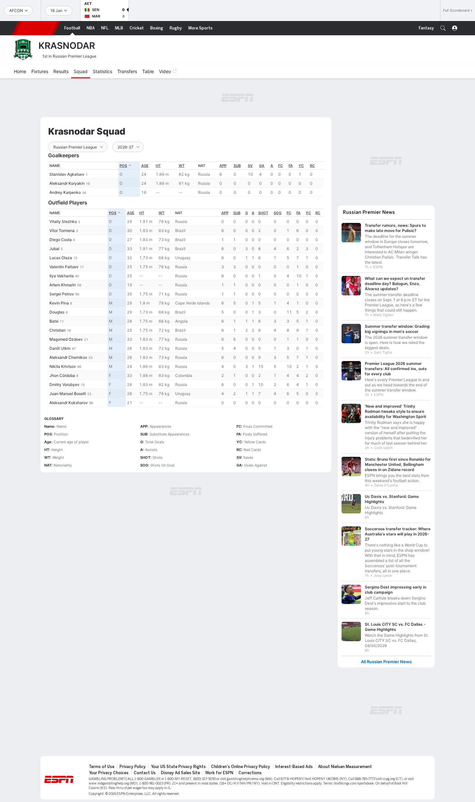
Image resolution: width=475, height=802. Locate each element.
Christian (57, 330)
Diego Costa (60, 239)
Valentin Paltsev (64, 266)
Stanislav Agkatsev (66, 174)
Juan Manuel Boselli (67, 393)
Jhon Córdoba (62, 375)
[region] (185, 179)
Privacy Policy (133, 766)
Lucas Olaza (60, 257)
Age (145, 165)
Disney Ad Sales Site (180, 773)
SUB (237, 165)
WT (182, 165)
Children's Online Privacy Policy (240, 766)
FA (291, 165)
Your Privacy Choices (109, 773)
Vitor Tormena (62, 230)
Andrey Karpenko (65, 192)
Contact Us (145, 773)
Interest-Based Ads (294, 766)
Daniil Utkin (59, 348)
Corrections (250, 773)
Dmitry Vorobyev (64, 384)
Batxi (53, 321)
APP (223, 165)
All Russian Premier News (386, 661)
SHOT (263, 213)
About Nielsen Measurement (345, 766)
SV (250, 165)
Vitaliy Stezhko (63, 221)
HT (158, 165)
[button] (443, 28)
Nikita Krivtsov (62, 366)
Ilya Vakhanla (61, 275)
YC (301, 165)
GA (261, 165)
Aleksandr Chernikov (68, 357)
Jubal (54, 248)
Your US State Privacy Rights (178, 766)
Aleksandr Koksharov (68, 402)
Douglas (56, 312)
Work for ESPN (219, 773)
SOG (277, 213)
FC (280, 165)
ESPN (36, 28)
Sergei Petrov (61, 293)
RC (312, 165)
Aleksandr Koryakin (67, 183)
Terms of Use (101, 766)
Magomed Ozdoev (66, 339)
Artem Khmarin (62, 284)
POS (123, 165)
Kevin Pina (59, 303)
